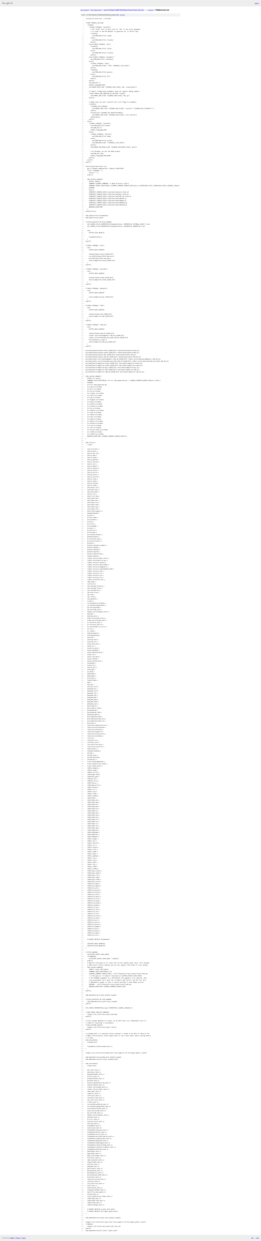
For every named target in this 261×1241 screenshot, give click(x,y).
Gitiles (12, 1238)
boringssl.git (96, 10)
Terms (23, 1238)
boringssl (85, 10)
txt (252, 1238)
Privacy (17, 1238)
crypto (150, 10)
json (257, 1238)
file (122, 15)
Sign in (257, 3)
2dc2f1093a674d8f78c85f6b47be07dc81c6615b (123, 10)
